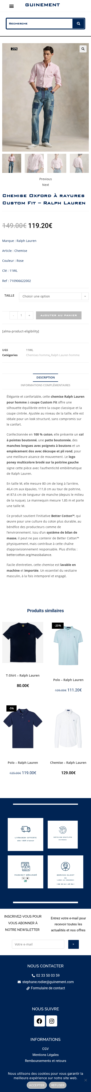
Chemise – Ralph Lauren (68, 762)
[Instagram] (51, 1020)
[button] (11, 6)
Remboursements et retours (45, 1061)
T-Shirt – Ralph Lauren (23, 675)
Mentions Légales (45, 1055)
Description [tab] (45, 377)
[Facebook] (39, 1020)
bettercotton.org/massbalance (29, 555)
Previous (45, 179)
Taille (9, 295)
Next (45, 185)
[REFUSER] (85, 1080)
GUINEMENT (42, 4)
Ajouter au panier (58, 315)
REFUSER (57, 1085)
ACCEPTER (36, 1085)
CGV (45, 1049)
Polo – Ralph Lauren (68, 680)
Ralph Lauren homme (65, 355)
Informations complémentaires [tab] (45, 385)
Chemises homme (38, 355)
